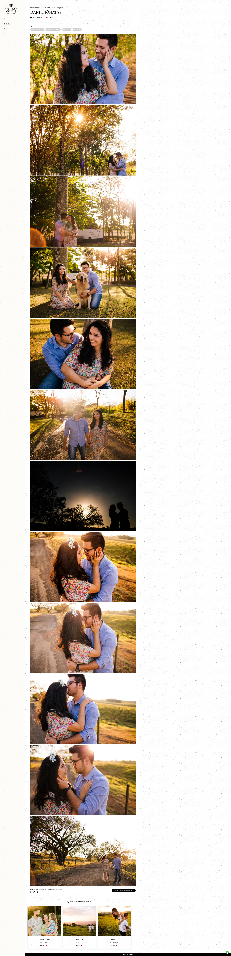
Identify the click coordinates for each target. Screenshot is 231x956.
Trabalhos (7, 24)
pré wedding (77, 29)
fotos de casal (67, 29)
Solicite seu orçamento (124, 890)
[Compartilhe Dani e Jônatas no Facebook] (30, 892)
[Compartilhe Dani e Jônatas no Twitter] (34, 892)
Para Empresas (9, 44)
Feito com (128, 954)
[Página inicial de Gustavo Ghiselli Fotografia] (13, 9)
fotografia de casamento (53, 29)
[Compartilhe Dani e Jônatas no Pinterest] (37, 892)
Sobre (6, 34)
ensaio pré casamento (37, 29)
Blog (5, 29)
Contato (6, 39)
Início (6, 19)
